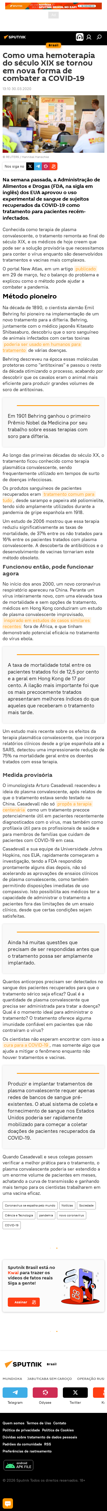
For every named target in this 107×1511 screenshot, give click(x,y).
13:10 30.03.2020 (17, 88)
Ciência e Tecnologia (19, 1215)
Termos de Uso (38, 1423)
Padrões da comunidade (22, 1444)
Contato (59, 1423)
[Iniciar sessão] (89, 37)
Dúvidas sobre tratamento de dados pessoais (40, 1437)
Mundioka (12, 1378)
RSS (47, 1444)
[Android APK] (18, 1466)
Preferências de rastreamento (27, 1451)
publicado (86, 269)
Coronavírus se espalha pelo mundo (30, 1205)
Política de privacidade (21, 1430)
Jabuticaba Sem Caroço (49, 1378)
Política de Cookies (58, 1430)
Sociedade (86, 1205)
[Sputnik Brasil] (16, 39)
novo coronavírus (71, 1215)
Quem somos (13, 1423)
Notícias (67, 1205)
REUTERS (12, 157)
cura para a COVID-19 (26, 1045)
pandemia (46, 1215)
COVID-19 (11, 1225)
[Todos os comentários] (8, 1503)
